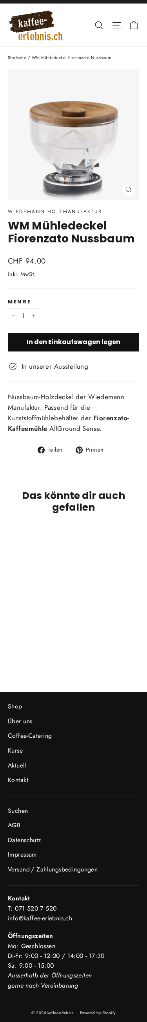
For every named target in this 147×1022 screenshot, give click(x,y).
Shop (15, 706)
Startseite (17, 57)
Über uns (20, 721)
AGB (14, 825)
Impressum (22, 854)
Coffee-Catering (30, 735)
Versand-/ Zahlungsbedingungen (53, 869)
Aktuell (17, 765)
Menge (19, 302)
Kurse (15, 750)
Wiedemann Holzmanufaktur (55, 211)
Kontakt (18, 779)
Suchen (18, 810)
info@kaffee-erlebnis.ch (40, 918)
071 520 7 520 (35, 908)
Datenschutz (24, 840)
